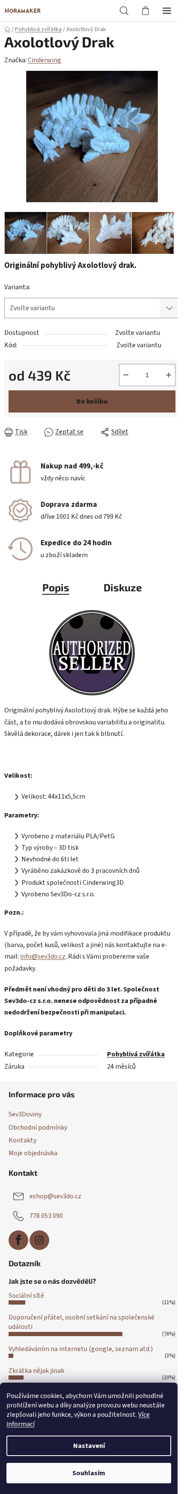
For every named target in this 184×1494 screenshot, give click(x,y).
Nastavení (89, 1445)
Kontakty (22, 1140)
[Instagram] (39, 1240)
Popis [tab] (55, 587)
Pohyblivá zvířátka (136, 1054)
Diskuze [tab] (123, 587)
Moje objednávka (33, 1153)
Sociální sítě (26, 1295)
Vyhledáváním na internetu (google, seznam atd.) (81, 1349)
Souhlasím (88, 1473)
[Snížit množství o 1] (125, 375)
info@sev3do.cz (42, 956)
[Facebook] (18, 1240)
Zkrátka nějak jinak (36, 1370)
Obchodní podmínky (38, 1127)
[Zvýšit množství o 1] (168, 375)
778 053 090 (46, 1216)
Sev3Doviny (25, 1114)
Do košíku (92, 401)
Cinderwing (44, 60)
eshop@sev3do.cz (55, 1196)
